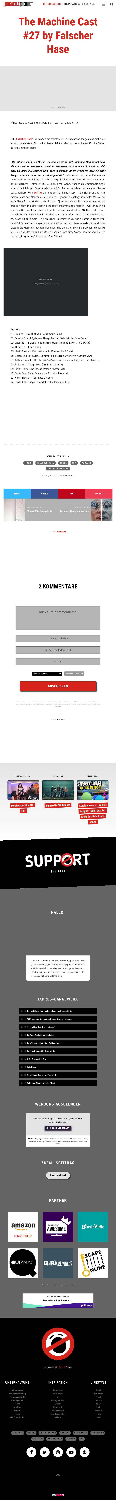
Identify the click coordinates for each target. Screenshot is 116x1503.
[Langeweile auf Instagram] (58, 1452)
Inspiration (58, 1382)
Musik (28, 463)
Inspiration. (72, 4)
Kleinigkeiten (17, 1400)
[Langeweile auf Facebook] (31, 1452)
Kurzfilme (17, 1407)
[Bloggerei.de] (58, 1494)
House (63, 463)
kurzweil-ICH (58, 1410)
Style (98, 1407)
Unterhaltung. (52, 4)
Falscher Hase (45, 463)
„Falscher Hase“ (24, 139)
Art (58, 1397)
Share (44, 493)
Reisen (99, 1400)
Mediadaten (80, 1433)
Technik (98, 1410)
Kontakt (65, 1433)
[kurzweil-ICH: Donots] (58, 794)
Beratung (37, 1439)
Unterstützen (48, 1433)
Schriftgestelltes (58, 1414)
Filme (17, 1403)
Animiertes (58, 1390)
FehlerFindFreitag (17, 1393)
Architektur (58, 1393)
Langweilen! (58, 1175)
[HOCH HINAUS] (58, 1475)
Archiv (31, 1433)
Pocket (99, 493)
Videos (58, 1417)
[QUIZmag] (23, 1263)
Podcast (86, 463)
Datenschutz (55, 1439)
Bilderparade (17, 1390)
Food (98, 1390)
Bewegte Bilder (58, 1400)
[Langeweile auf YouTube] (71, 1452)
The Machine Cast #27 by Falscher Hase (58, 35)
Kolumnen (99, 1393)
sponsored (98, 1433)
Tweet (17, 493)
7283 (61, 1367)
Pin (71, 493)
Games (17, 1410)
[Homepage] (20, 4)
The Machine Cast (58, 469)
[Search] (112, 4)
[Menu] (103, 4)
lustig (17, 1414)
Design (58, 1403)
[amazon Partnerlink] (23, 1226)
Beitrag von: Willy (58, 456)
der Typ (38, 192)
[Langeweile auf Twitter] (44, 1452)
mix (74, 463)
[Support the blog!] (58, 863)
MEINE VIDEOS (93, 776)
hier (40, 704)
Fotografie (58, 1407)
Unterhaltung (17, 1382)
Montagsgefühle (17, 1397)
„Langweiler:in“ (76, 1118)
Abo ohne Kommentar (74, 673)
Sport (98, 1403)
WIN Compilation (17, 1417)
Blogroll (17, 1433)
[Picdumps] (58, 1263)
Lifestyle (99, 1382)
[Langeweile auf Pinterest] (84, 1452)
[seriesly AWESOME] (58, 1226)
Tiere (98, 1414)
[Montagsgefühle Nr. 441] (23, 797)
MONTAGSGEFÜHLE (23, 776)
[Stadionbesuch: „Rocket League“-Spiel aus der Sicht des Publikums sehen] (93, 803)
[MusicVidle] (93, 1226)
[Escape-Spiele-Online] (93, 1263)
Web (98, 1417)
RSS (82, 1439)
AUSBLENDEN (61, 107)
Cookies (71, 1439)
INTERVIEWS (58, 776)
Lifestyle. (88, 4)
